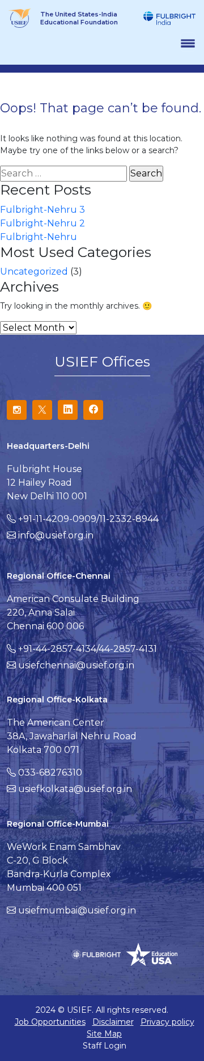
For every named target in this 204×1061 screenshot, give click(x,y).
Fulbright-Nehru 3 (42, 209)
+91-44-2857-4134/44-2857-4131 (87, 648)
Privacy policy (167, 1022)
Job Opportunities (50, 1022)
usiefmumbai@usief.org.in (77, 910)
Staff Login (104, 1046)
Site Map (104, 1034)
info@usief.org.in (56, 535)
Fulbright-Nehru (38, 236)
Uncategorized (34, 271)
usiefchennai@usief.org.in (76, 665)
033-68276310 (50, 772)
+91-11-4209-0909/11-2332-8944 (88, 518)
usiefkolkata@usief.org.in (75, 789)
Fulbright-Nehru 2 (42, 223)
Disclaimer (113, 1022)
